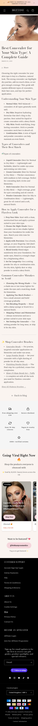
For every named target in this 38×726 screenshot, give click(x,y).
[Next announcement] (34, 3)
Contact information (20, 721)
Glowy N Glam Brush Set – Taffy (20, 373)
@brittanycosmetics (19, 545)
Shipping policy (26, 718)
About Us (8, 602)
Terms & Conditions (12, 583)
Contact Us (8, 622)
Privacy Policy (10, 617)
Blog (6, 612)
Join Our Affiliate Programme (16, 641)
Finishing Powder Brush (17, 364)
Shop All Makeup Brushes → (14, 387)
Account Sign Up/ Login (13, 568)
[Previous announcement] (4, 3)
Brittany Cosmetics (17, 712)
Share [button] (6, 68)
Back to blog (20, 395)
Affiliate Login (10, 636)
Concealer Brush (13, 347)
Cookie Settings (10, 607)
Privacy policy (28, 714)
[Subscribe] (31, 662)
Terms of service (13, 718)
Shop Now (9, 517)
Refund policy (17, 714)
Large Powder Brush (15, 355)
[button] (4, 10)
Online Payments (11, 573)
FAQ (5, 578)
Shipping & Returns (12, 588)
